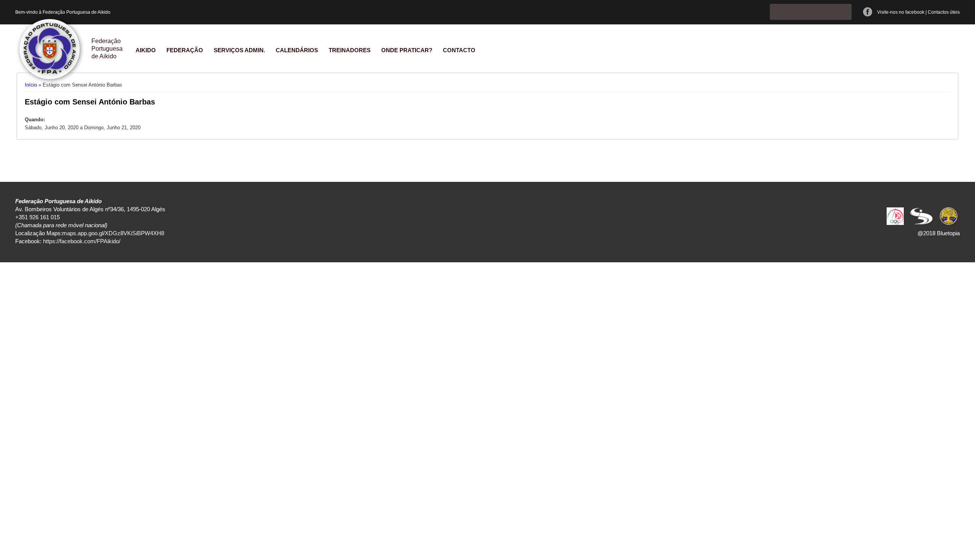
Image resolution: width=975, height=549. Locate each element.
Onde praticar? (406, 50)
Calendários (297, 50)
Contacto (459, 50)
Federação (184, 50)
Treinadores (350, 50)
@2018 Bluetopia (938, 233)
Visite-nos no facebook (900, 12)
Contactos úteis (944, 12)
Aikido (146, 50)
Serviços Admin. (239, 50)
